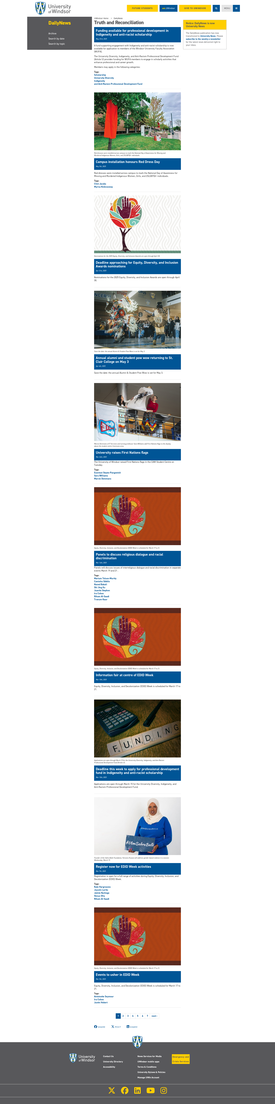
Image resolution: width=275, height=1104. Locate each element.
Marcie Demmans (102, 478)
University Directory (113, 1061)
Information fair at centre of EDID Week (124, 675)
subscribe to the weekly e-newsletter (203, 38)
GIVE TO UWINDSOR (195, 8)
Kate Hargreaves (102, 886)
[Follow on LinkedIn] (137, 1092)
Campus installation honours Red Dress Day (128, 162)
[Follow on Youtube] (150, 1092)
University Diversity (104, 77)
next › (154, 1015)
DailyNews (59, 22)
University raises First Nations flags (122, 452)
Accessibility (109, 1066)
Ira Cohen (99, 593)
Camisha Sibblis (102, 581)
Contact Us (108, 1056)
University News (208, 35)
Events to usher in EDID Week (117, 974)
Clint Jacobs (100, 183)
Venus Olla (99, 895)
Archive (52, 33)
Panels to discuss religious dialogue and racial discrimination (129, 556)
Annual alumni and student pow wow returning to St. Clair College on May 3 (134, 360)
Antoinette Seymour (104, 996)
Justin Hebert (101, 1002)
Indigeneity (99, 80)
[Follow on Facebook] (124, 1092)
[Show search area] (216, 8)
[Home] (53, 8)
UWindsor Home (101, 18)
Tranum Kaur (100, 599)
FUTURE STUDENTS (142, 8)
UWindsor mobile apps (148, 1061)
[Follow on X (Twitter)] (111, 1092)
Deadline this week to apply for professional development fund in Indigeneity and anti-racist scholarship (137, 771)
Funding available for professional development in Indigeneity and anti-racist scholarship (132, 32)
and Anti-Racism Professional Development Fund (118, 83)
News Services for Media (150, 1056)
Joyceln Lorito (101, 889)
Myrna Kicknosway (103, 186)
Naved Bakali (100, 584)
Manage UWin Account (148, 1077)
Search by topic (56, 43)
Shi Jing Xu (99, 587)
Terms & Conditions (147, 1066)
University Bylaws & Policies (151, 1072)
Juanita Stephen (102, 590)
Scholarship (100, 74)
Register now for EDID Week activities (123, 866)
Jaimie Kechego (101, 892)
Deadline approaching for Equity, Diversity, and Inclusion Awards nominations (137, 264)
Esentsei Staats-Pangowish (107, 472)
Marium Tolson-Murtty (105, 578)
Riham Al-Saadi (101, 596)
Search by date (56, 38)
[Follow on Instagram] (164, 1092)
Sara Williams (101, 475)
